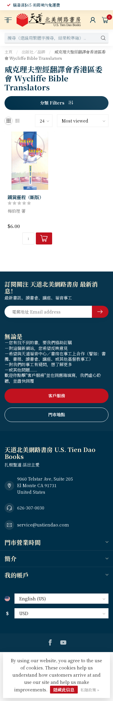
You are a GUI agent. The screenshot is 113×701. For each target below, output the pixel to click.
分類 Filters (53, 103)
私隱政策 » (89, 690)
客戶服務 (56, 396)
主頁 (8, 52)
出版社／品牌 (33, 52)
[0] (105, 20)
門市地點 (56, 414)
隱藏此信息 (63, 690)
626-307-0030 (30, 508)
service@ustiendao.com (43, 525)
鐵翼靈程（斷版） (26, 197)
